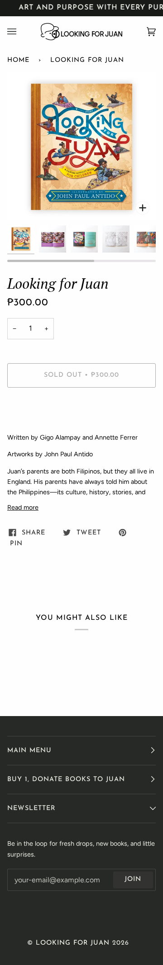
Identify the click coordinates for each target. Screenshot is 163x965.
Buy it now (81, 413)
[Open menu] (20, 31)
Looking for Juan (73, 943)
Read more (22, 507)
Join (133, 879)
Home (18, 60)
